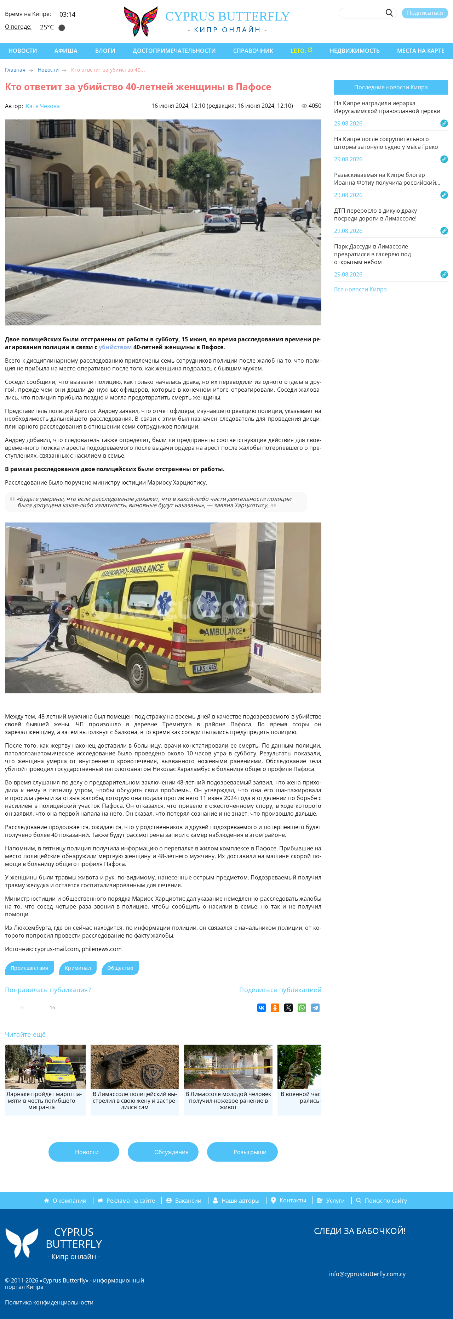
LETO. (298, 51)
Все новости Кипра (360, 289)
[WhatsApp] (302, 1008)
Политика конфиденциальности (49, 1302)
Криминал (78, 968)
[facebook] (379, 29)
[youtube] (444, 29)
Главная (15, 69)
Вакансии (188, 1200)
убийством (115, 347)
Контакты (293, 1200)
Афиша (66, 51)
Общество (120, 968)
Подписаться (425, 13)
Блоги (105, 51)
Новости (22, 51)
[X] (288, 1008)
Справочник (253, 51)
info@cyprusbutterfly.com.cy (367, 1274)
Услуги (335, 1200)
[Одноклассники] (275, 1008)
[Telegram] (315, 1008)
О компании (69, 1200)
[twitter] (405, 29)
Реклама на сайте (131, 1200)
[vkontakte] (431, 29)
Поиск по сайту (386, 1200)
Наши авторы (240, 1200)
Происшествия (29, 968)
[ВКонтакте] (262, 1008)
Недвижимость (355, 51)
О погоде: (18, 26)
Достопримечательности (174, 51)
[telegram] (418, 29)
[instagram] (392, 29)
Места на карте (421, 51)
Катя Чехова (42, 106)
